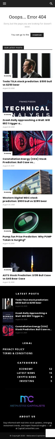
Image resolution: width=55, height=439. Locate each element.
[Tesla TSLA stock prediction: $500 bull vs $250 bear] (27, 65)
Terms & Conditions (18, 353)
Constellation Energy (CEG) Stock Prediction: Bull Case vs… (24, 160)
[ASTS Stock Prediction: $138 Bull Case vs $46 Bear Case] (27, 259)
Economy (7, 76)
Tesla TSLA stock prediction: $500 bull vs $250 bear (31, 301)
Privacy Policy (13, 349)
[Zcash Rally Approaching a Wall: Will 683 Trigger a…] (27, 104)
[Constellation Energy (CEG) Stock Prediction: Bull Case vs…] (27, 143)
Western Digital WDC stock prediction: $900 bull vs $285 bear (25, 199)
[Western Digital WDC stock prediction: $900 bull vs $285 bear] (27, 182)
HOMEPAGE (37, 35)
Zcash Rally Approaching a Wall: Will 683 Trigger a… (31, 315)
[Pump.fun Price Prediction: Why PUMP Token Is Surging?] (27, 220)
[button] (4, 3)
